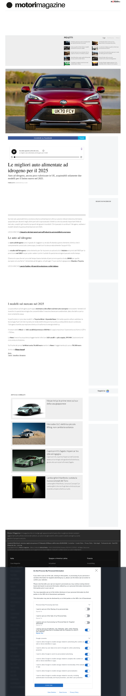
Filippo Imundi (20, 349)
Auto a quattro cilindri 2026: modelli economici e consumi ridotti (80, 47)
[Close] (97, 571)
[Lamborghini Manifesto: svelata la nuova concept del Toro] (29, 487)
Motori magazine (24, 547)
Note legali (97, 543)
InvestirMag (91, 563)
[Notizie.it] (115, 2)
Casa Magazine (15, 563)
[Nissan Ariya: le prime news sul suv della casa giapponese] (29, 408)
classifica (16, 355)
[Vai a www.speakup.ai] (81, 149)
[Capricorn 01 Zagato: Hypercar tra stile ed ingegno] (29, 460)
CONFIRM (48, 685)
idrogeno (22, 355)
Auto (9, 353)
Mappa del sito (11, 545)
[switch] (87, 609)
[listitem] (63, 605)
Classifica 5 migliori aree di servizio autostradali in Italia (79, 63)
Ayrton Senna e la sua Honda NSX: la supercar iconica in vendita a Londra (80, 53)
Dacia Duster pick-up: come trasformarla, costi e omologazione (107, 58)
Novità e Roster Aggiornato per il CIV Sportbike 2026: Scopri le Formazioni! (108, 63)
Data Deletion (52, 692)
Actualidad (52, 563)
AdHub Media (44, 547)
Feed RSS (114, 543)
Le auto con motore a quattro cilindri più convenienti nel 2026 (109, 47)
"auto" (10, 355)
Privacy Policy (74, 692)
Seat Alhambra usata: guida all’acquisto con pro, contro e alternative (80, 58)
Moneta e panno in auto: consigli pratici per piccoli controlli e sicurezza (80, 42)
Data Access (63, 692)
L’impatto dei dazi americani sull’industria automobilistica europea (45, 232)
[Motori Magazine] (35, 5)
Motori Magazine (13, 533)
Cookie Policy (79, 543)
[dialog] (63, 631)
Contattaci (71, 543)
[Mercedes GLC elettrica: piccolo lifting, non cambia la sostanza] (29, 434)
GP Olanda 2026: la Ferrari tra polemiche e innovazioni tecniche (107, 42)
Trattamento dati (106, 543)
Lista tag (19, 545)
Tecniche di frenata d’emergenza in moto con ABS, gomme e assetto (109, 53)
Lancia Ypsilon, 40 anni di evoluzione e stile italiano (39, 266)
